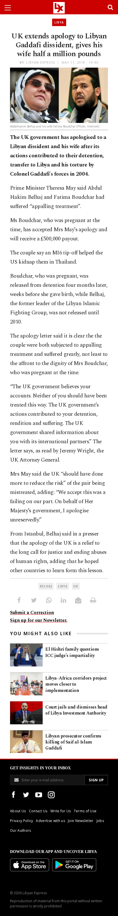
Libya (59, 22)
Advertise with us (50, 820)
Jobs (100, 820)
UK (75, 586)
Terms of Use (85, 811)
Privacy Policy (21, 820)
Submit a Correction (32, 612)
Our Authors (20, 830)
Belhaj (46, 586)
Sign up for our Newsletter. (38, 620)
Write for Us (60, 811)
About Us (18, 811)
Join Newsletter (81, 820)
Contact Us (38, 811)
